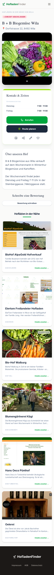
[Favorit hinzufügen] (38, 138)
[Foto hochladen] (16, 138)
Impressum (16, 565)
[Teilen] (23, 138)
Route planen (29, 129)
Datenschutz (36, 565)
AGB (26, 565)
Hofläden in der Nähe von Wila (18, 12)
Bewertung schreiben (27, 203)
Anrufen (29, 120)
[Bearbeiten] (30, 138)
